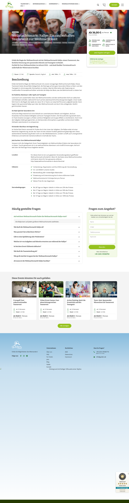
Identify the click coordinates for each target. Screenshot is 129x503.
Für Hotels (50, 357)
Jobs (48, 359)
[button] (15, 301)
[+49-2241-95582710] (94, 352)
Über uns (49, 352)
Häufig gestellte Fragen (98, 61)
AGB (66, 352)
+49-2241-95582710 (102, 352)
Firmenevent (16, 45)
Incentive (41, 42)
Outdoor (30, 45)
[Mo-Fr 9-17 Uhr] (104, 4)
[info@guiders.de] (94, 357)
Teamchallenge (57, 42)
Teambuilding (48, 42)
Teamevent (15, 42)
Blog (48, 362)
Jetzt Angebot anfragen (102, 53)
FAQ (48, 354)
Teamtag (64, 42)
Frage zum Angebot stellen (99, 63)
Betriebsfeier (23, 45)
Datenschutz (68, 354)
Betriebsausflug (23, 42)
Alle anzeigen (64, 326)
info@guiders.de (101, 357)
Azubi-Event (71, 42)
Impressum (68, 357)
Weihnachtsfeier (33, 42)
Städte (48, 364)
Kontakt (49, 367)
